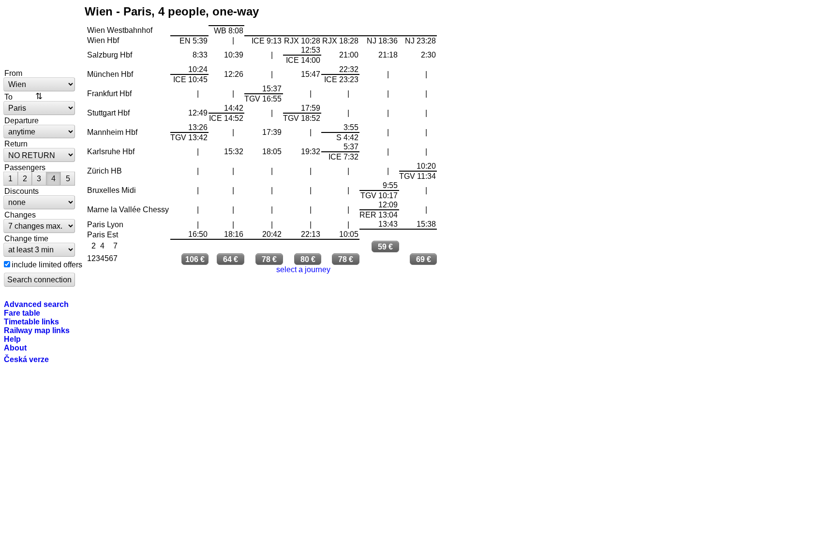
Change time (26, 238)
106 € (195, 259)
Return (16, 143)
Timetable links (31, 321)
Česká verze (26, 359)
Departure (21, 120)
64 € (230, 259)
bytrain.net (39, 34)
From (13, 73)
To (8, 96)
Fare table (22, 312)
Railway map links (37, 330)
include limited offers (47, 264)
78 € (269, 259)
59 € (385, 246)
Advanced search (36, 304)
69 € (423, 259)
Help (12, 339)
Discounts (21, 191)
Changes (20, 214)
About (15, 347)
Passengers (24, 167)
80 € (307, 259)
